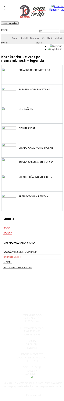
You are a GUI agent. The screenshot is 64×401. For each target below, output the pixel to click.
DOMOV (32, 341)
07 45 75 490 (33, 331)
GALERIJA (32, 370)
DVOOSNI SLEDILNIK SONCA (32, 357)
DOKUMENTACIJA (32, 367)
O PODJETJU (32, 344)
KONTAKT (32, 347)
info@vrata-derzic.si (33, 328)
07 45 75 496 (33, 334)
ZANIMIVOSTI (32, 374)
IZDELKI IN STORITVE (32, 354)
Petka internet (33, 395)
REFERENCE (32, 360)
